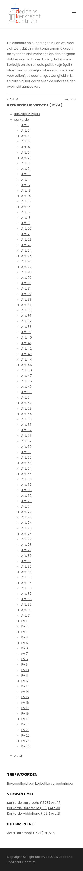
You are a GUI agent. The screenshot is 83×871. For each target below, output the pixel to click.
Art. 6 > (70, 99)
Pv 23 (25, 741)
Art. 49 (26, 386)
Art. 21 (25, 234)
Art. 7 (25, 158)
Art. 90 (26, 610)
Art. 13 (25, 190)
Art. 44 (26, 359)
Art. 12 (25, 185)
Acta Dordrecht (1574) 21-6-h (31, 833)
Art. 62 (26, 457)
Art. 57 (26, 430)
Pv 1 (24, 621)
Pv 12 (25, 681)
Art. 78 (26, 544)
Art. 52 (26, 403)
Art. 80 (26, 555)
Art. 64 (26, 468)
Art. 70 (26, 501)
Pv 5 (24, 643)
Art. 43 (26, 354)
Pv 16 (25, 702)
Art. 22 (26, 239)
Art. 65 (26, 474)
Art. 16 (26, 207)
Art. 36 (26, 315)
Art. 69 (26, 495)
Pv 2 (24, 626)
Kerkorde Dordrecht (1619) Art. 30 (33, 808)
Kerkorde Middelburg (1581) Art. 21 (33, 813)
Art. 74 (26, 522)
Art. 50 (26, 392)
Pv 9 (24, 664)
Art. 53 (26, 408)
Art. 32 (26, 294)
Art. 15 (26, 201)
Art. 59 (26, 441)
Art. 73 (26, 517)
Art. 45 (26, 365)
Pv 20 (25, 724)
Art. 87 (26, 593)
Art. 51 (26, 397)
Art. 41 (26, 343)
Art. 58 (26, 435)
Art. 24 (26, 250)
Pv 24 (25, 746)
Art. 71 (26, 506)
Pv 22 (25, 735)
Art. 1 (25, 125)
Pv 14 (25, 691)
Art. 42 (26, 348)
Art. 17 (26, 212)
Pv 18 (25, 713)
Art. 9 (25, 168)
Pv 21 (25, 730)
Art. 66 (26, 479)
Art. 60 (26, 446)
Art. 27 (26, 267)
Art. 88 (26, 599)
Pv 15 (25, 697)
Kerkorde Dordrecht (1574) (35, 105)
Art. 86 (26, 588)
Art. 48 (26, 381)
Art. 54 (26, 414)
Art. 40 (26, 337)
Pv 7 (24, 653)
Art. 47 (26, 375)
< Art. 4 (12, 99)
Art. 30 (26, 283)
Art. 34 (26, 305)
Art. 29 (26, 277)
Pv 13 (25, 686)
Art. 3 (25, 136)
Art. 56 (26, 424)
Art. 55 (26, 419)
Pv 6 (24, 648)
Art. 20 (26, 228)
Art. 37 (26, 321)
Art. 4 (25, 141)
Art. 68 (26, 490)
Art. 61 (26, 452)
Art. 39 (26, 332)
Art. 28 (26, 272)
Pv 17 (25, 708)
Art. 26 (26, 261)
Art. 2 (25, 130)
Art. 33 (26, 299)
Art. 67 (26, 484)
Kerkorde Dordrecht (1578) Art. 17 (33, 802)
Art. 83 (26, 572)
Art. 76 (26, 533)
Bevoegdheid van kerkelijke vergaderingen (40, 783)
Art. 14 (26, 196)
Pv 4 (24, 637)
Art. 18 (26, 217)
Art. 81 (26, 561)
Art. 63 (26, 463)
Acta (18, 755)
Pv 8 (24, 659)
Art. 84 (26, 577)
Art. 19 (25, 223)
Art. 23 (26, 245)
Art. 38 (26, 326)
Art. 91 (25, 615)
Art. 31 (25, 288)
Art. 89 (26, 604)
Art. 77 (26, 539)
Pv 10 (25, 670)
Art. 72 (26, 512)
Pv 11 (24, 675)
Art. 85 (26, 583)
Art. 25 (26, 256)
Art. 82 (26, 566)
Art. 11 (25, 179)
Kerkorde (21, 119)
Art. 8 (25, 163)
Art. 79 (26, 550)
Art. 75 (26, 528)
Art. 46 (26, 370)
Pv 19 (25, 719)
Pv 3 (24, 632)
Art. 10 (26, 174)
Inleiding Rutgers (27, 114)
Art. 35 (26, 310)
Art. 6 (25, 152)
